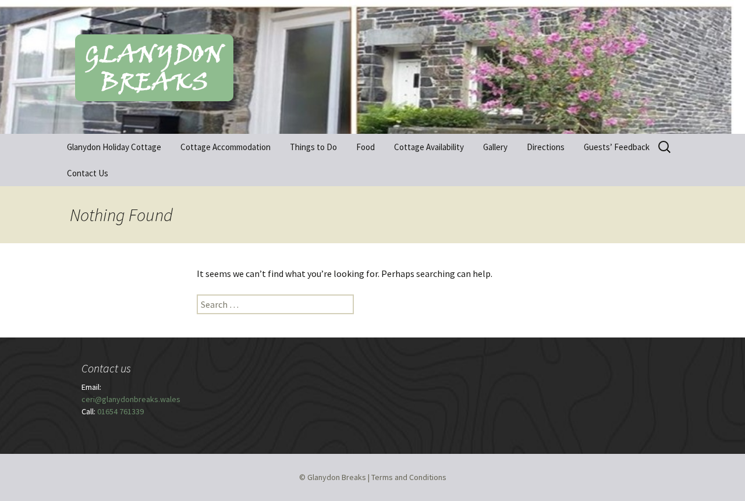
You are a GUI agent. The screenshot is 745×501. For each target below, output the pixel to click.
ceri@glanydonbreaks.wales (130, 399)
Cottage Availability (429, 146)
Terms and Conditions (408, 477)
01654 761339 (120, 411)
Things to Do (313, 146)
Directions (546, 146)
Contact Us (87, 173)
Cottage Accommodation (225, 146)
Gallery (495, 146)
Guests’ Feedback (617, 146)
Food (365, 146)
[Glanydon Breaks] (372, 67)
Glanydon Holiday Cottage (114, 146)
